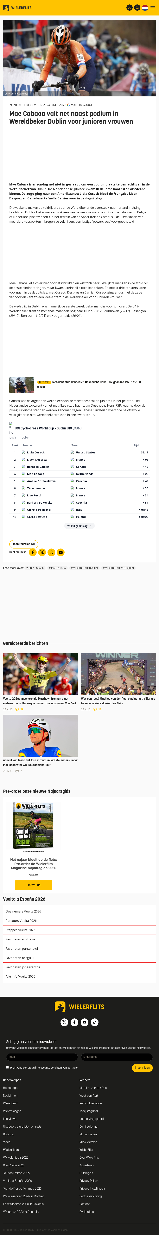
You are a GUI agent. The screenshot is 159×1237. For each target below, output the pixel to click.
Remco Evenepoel (91, 1103)
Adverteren (87, 1165)
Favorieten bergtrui (20, 958)
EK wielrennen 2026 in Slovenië (23, 1204)
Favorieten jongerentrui (23, 967)
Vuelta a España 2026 (17, 1181)
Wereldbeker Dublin (85, 568)
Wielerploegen (12, 1111)
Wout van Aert (89, 1095)
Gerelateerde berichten (25, 643)
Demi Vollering (89, 1126)
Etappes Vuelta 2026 (20, 930)
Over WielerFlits (89, 1157)
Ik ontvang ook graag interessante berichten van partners (44, 1067)
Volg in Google (82, 105)
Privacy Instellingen (92, 1188)
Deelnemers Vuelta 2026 (23, 911)
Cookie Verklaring (91, 1196)
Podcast (8, 1134)
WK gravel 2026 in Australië (21, 1212)
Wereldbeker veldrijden (119, 568)
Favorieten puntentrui (22, 948)
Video (6, 1142)
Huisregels (86, 1173)
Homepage (10, 1088)
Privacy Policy (89, 1181)
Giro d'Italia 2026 (13, 1165)
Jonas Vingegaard (92, 1119)
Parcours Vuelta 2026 (21, 921)
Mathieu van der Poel (93, 1088)
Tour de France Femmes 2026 (22, 1188)
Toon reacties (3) (24, 544)
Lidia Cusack (36, 568)
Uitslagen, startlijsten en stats (22, 1126)
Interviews (9, 1119)
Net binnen (10, 1095)
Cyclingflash (88, 1212)
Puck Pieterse (88, 1142)
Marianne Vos (88, 1134)
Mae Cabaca (58, 568)
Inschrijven (142, 1068)
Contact (85, 1204)
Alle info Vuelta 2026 (20, 976)
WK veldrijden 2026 (15, 1157)
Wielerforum (10, 1103)
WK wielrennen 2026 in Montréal (24, 1196)
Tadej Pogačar (89, 1111)
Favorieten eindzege (20, 939)
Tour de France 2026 (16, 1173)
